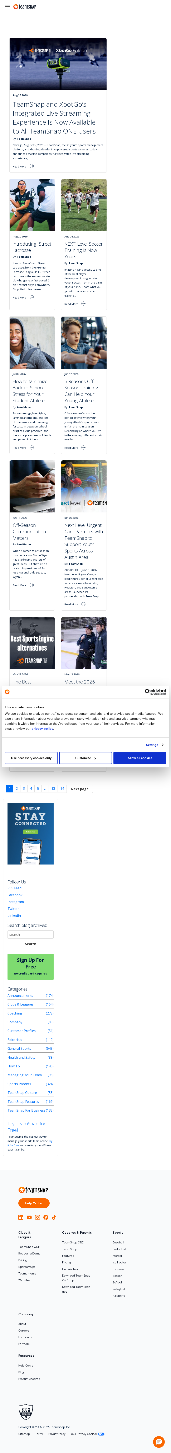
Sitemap (24, 1434)
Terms (39, 1434)
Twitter (13, 908)
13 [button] (53, 788)
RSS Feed (14, 888)
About (22, 1324)
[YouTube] (29, 1217)
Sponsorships (26, 1267)
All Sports (119, 1296)
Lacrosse (118, 1269)
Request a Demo (29, 1253)
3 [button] (24, 788)
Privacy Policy (56, 1434)
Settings (152, 744)
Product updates (29, 1379)
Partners (23, 1344)
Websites (24, 1280)
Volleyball (119, 1289)
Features (68, 1256)
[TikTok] (54, 1217)
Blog (21, 1372)
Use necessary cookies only (31, 758)
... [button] (45, 788)
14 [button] (62, 788)
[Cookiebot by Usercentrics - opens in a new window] (148, 692)
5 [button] (38, 788)
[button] (80, 789)
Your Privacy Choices (83, 1434)
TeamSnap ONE (29, 1247)
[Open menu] (7, 6)
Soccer (117, 1276)
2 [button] (17, 788)
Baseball (118, 1242)
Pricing (22, 1260)
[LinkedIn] (20, 1217)
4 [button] (31, 788)
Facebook (15, 895)
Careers (23, 1330)
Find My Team (71, 1269)
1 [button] (10, 788)
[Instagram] (37, 1217)
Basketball (119, 1249)
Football (117, 1256)
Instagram (16, 902)
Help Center (34, 1203)
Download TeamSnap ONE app (76, 1278)
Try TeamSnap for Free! (27, 1126)
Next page (80, 789)
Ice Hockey (120, 1262)
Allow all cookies (140, 758)
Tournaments (27, 1273)
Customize (83, 758)
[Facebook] (45, 1217)
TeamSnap (69, 1249)
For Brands (25, 1337)
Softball (117, 1282)
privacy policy (42, 728)
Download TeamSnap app (76, 1289)
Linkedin (14, 915)
